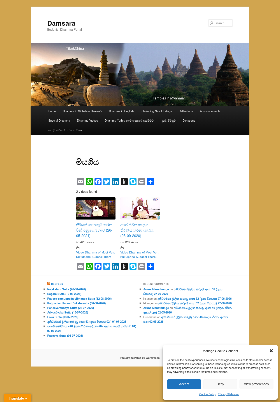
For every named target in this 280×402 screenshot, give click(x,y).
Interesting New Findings (156, 111)
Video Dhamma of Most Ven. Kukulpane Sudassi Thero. (95, 254)
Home (52, 111)
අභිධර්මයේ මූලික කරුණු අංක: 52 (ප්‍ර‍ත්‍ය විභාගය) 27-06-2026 (195, 298)
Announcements (210, 111)
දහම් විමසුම (168, 120)
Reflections (186, 111)
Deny (220, 384)
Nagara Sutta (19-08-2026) (64, 294)
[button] (271, 351)
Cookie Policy (207, 394)
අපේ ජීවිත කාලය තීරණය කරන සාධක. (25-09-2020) (137, 230)
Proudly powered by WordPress (140, 358)
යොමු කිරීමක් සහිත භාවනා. (65, 130)
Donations (188, 120)
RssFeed (57, 283)
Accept (184, 384)
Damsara (61, 23)
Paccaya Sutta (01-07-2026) (65, 335)
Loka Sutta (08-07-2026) (62, 317)
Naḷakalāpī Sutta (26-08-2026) (66, 289)
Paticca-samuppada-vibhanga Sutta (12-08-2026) (79, 298)
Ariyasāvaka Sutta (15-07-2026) (67, 312)
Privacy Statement (228, 394)
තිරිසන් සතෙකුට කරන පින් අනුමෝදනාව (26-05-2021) (94, 230)
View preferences (256, 384)
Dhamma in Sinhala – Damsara (82, 111)
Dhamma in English (121, 111)
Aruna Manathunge (156, 289)
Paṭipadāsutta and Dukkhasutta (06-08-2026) (76, 303)
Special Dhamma (59, 120)
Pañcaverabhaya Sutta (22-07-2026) (70, 308)
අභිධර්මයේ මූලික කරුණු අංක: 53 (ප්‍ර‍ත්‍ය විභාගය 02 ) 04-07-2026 (86, 321)
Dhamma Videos (87, 120)
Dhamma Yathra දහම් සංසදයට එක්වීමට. (129, 120)
